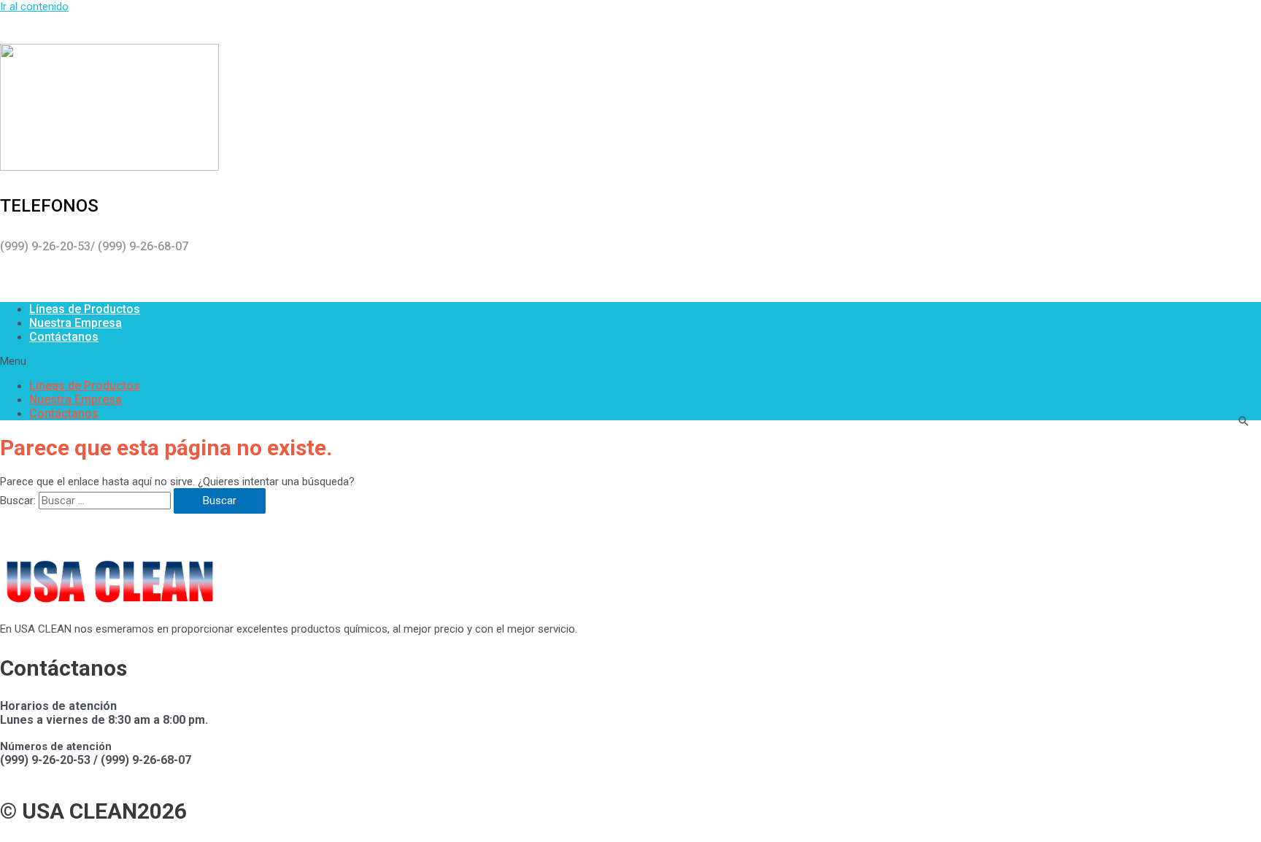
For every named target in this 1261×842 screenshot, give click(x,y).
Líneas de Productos (84, 309)
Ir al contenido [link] (34, 6)
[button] (630, 361)
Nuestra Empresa (75, 323)
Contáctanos (64, 337)
